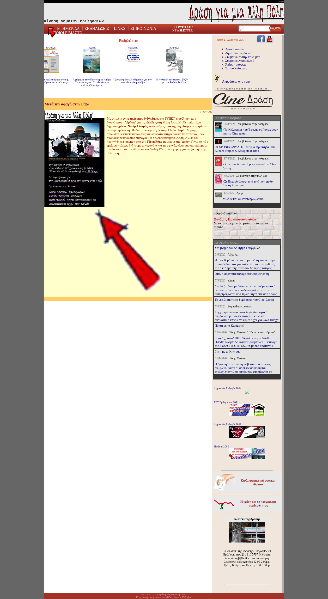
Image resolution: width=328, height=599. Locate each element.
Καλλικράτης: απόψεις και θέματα (258, 482)
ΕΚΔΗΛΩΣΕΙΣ (97, 28)
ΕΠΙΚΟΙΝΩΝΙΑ (143, 28)
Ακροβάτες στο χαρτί (236, 81)
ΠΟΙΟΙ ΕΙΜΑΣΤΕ (67, 33)
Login (281, 1)
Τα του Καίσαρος (236, 68)
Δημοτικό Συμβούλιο (238, 53)
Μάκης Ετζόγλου (183, 597)
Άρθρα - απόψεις (235, 64)
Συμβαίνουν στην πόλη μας (242, 57)
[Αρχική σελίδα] (52, 33)
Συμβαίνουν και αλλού (239, 60)
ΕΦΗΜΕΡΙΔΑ (68, 28)
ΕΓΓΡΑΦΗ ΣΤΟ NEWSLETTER (182, 28)
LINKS (119, 28)
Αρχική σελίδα (234, 49)
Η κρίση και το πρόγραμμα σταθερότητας (258, 503)
